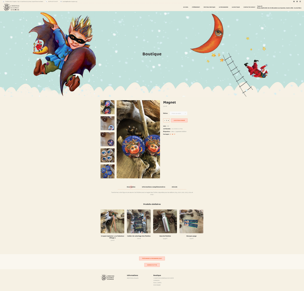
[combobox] (178, 113)
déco (172, 131)
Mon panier (157, 285)
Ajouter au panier (179, 120)
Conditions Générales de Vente (163, 278)
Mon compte (157, 282)
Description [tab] (131, 187)
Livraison (156, 280)
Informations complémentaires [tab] (153, 187)
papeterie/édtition (181, 131)
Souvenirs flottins (177, 128)
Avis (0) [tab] (174, 187)
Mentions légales (132, 278)
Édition (165, 113)
